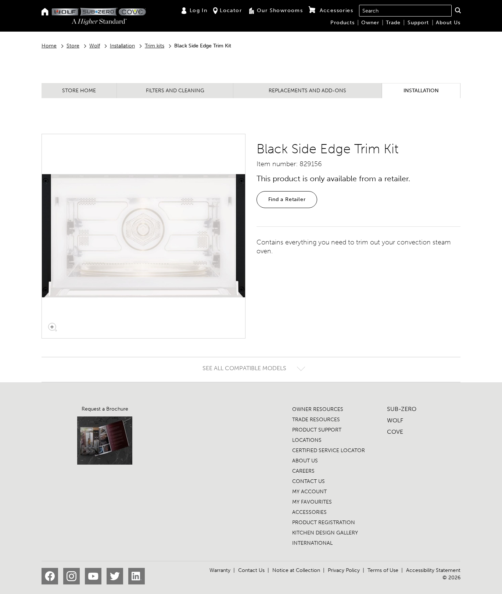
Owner (370, 22)
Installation (122, 46)
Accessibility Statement (433, 570)
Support (418, 22)
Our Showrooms (280, 10)
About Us (448, 22)
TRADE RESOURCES (316, 419)
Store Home (79, 90)
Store (73, 46)
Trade (393, 22)
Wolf (94, 46)
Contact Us (251, 570)
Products (342, 22)
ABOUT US (305, 461)
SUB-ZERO (401, 408)
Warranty (219, 570)
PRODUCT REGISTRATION (323, 522)
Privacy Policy (344, 570)
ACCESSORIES (309, 512)
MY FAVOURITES (312, 502)
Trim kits (154, 46)
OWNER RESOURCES (317, 409)
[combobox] (405, 10)
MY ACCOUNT (309, 492)
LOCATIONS (307, 440)
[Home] (45, 12)
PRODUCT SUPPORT (316, 430)
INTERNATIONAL (312, 543)
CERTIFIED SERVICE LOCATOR (328, 450)
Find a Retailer (287, 199)
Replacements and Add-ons (307, 90)
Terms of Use (382, 570)
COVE (395, 431)
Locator (231, 10)
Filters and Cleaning (175, 90)
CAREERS (303, 471)
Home (49, 46)
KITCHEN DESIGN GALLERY (325, 533)
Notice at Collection (296, 570)
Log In (198, 10)
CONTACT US (308, 481)
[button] (458, 10)
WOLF (395, 420)
